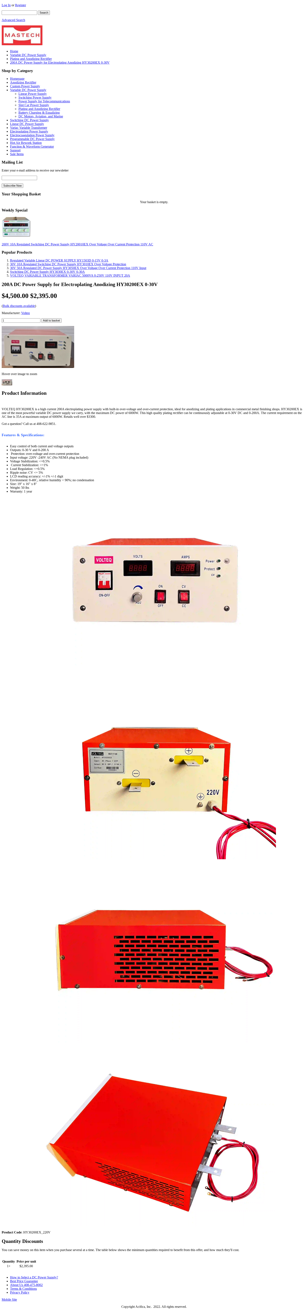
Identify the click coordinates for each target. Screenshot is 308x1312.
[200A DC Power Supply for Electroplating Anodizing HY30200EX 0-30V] (38, 367)
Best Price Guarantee (24, 1281)
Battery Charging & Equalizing (39, 112)
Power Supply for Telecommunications (44, 101)
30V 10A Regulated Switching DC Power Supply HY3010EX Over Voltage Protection (68, 264)
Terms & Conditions (23, 1288)
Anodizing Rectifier (23, 82)
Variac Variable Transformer (28, 127)
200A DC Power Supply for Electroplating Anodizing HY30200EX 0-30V (60, 62)
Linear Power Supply (32, 93)
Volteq (25, 313)
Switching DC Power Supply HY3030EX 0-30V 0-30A (47, 271)
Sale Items (17, 154)
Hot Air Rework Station (26, 142)
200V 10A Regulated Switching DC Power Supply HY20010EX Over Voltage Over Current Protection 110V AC (77, 244)
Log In (6, 5)
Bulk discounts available (19, 306)
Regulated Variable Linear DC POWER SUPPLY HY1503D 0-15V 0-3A (59, 260)
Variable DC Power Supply (28, 55)
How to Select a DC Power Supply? (34, 1277)
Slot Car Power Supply (33, 105)
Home (14, 51)
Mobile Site (9, 1299)
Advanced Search (13, 20)
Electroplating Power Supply (29, 131)
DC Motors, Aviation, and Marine (40, 116)
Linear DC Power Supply (27, 124)
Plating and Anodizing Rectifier (31, 59)
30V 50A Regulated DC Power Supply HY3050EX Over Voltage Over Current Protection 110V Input (78, 268)
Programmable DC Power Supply (32, 139)
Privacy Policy (19, 1292)
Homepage (17, 78)
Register (20, 5)
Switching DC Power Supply (29, 120)
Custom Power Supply (25, 86)
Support (15, 150)
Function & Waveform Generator (32, 146)
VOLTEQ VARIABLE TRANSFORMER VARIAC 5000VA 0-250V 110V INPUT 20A (70, 275)
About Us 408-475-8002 (26, 1285)
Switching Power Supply (35, 97)
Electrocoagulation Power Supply (32, 135)
